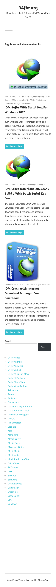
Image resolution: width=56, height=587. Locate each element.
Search (8, 341)
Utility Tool (13, 492)
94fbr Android (24, 96)
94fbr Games (14, 370)
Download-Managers (13, 103)
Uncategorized (15, 483)
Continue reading (13, 146)
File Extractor (14, 422)
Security (12, 475)
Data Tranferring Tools (19, 410)
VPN (10, 500)
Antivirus (12, 398)
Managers (13, 435)
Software (12, 479)
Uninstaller (13, 487)
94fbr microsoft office (20, 99)
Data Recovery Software (20, 406)
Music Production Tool (18, 459)
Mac (10, 431)
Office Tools (13, 463)
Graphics (12, 427)
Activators (13, 390)
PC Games (13, 467)
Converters (13, 402)
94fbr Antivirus (38, 96)
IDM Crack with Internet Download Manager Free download (22, 293)
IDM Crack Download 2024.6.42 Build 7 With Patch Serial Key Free (27, 193)
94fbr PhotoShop (38, 99)
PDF (10, 471)
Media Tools (14, 443)
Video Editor (14, 496)
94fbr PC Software (17, 378)
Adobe (11, 394)
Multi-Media (14, 451)
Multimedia (13, 455)
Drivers (11, 418)
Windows (27, 103)
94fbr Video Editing (17, 386)
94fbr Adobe (14, 357)
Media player (14, 439)
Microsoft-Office (16, 447)
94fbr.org (28, 8)
